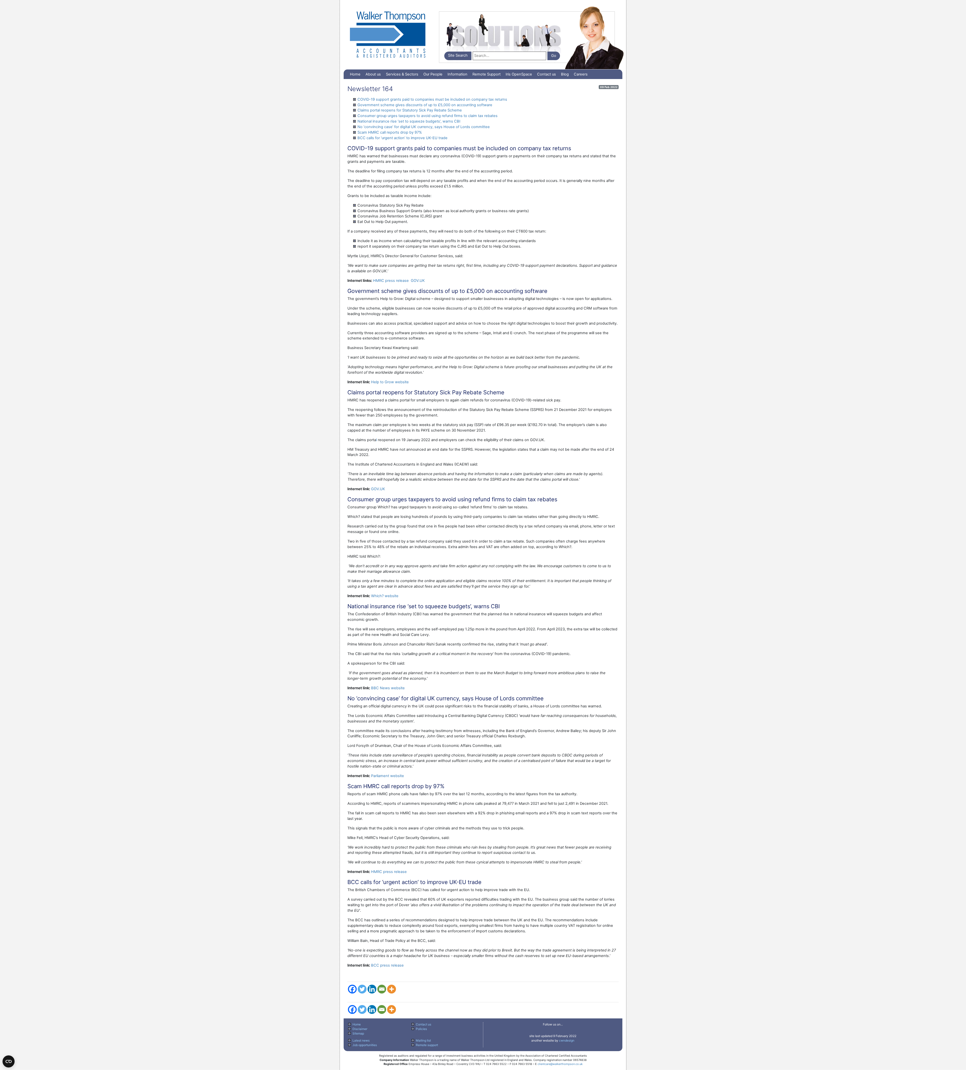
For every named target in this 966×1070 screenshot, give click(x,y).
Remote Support (486, 74)
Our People (432, 74)
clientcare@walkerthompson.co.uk (560, 1064)
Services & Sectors (402, 74)
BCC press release (387, 965)
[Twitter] (362, 989)
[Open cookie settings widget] (9, 1061)
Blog (565, 74)
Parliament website (387, 776)
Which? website (384, 596)
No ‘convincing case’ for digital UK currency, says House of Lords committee (423, 127)
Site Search (458, 55)
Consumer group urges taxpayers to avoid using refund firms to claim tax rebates (427, 115)
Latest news (361, 1040)
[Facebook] (352, 989)
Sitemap (358, 1033)
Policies (421, 1029)
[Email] (381, 989)
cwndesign (566, 1040)
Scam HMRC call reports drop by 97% (389, 132)
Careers (581, 74)
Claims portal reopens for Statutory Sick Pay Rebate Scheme (409, 110)
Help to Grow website (390, 382)
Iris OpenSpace (519, 74)
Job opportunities (364, 1045)
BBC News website (388, 688)
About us (373, 74)
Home (355, 74)
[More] (391, 989)
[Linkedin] (372, 989)
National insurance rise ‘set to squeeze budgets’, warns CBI (408, 121)
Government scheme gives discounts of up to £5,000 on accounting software (424, 105)
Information (457, 74)
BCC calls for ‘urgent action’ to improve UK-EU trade (402, 138)
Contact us (546, 74)
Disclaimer (359, 1029)
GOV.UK (418, 280)
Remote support (427, 1045)
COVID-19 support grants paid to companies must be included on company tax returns (432, 99)
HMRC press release (391, 280)
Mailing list (423, 1040)
